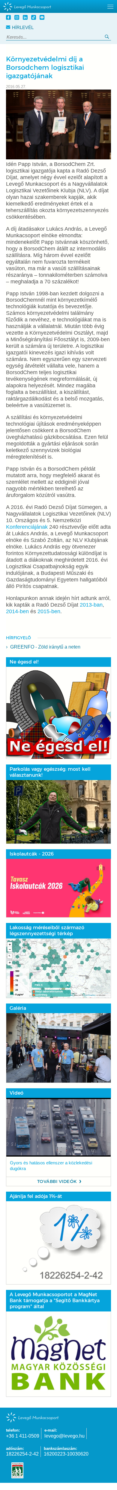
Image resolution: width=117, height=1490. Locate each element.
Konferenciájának (27, 527)
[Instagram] (17, 18)
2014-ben (17, 611)
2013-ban (91, 605)
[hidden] (58, 6)
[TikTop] (34, 18)
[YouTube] (43, 18)
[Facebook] (9, 18)
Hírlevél (23, 27)
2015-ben (49, 611)
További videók (57, 1181)
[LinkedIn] (26, 18)
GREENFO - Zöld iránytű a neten (45, 646)
